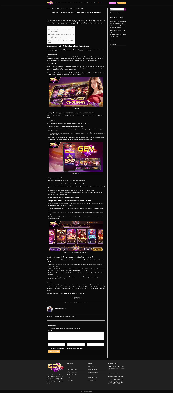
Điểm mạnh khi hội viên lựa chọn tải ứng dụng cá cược (59, 29)
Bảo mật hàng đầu (54, 31)
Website (88, 342)
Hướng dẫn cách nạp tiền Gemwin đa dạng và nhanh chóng (118, 26)
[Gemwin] (50, 3)
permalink (85, 302)
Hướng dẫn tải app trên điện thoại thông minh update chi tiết (61, 34)
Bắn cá (86, 2)
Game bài (69, 2)
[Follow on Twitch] (121, 382)
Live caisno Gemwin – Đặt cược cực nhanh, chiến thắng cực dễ (118, 35)
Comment (50, 330)
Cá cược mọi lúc (54, 32)
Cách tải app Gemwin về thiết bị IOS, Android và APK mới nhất (117, 17)
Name (49, 342)
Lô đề (82, 2)
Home (48, 8)
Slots (74, 2)
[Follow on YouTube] (116, 382)
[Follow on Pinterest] (114, 382)
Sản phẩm (112, 44)
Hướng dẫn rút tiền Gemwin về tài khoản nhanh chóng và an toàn (118, 22)
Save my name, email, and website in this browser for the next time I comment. (66, 348)
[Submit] (125, 9)
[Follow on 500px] (119, 382)
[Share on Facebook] (71, 298)
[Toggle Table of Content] (72, 28)
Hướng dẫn (99, 2)
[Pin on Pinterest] (78, 298)
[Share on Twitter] (73, 298)
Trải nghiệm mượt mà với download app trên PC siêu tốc (60, 39)
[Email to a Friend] (76, 298)
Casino (64, 2)
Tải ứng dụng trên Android (56, 37)
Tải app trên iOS (54, 36)
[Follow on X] (111, 382)
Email (68, 342)
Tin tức (75, 302)
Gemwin (49, 374)
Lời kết (49, 42)
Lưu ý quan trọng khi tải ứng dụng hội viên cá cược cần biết (60, 40)
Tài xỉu (78, 2)
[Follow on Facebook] (109, 382)
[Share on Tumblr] (81, 298)
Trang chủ (58, 2)
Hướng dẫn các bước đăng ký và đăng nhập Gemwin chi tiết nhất (117, 31)
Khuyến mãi (92, 2)
